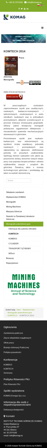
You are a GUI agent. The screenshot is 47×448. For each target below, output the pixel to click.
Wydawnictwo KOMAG (16, 197)
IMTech (12, 253)
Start (18, 310)
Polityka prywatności (12, 352)
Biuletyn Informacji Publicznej (16, 347)
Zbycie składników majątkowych (17, 338)
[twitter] (22, 9)
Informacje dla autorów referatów (22, 229)
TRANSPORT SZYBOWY (20, 249)
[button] (23, 38)
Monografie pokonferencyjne (18, 224)
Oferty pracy (9, 343)
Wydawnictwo (29, 310)
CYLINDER (14, 244)
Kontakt (10, 416)
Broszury (10, 258)
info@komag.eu (34, 2)
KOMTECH (13, 234)
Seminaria (8, 373)
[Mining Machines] (23, 284)
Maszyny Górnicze (14, 211)
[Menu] (42, 28)
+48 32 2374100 (15, 2)
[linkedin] (27, 9)
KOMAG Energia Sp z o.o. (15, 396)
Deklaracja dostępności (14, 410)
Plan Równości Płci (12, 384)
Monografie (11, 202)
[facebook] (19, 9)
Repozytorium (12, 263)
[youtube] (25, 9)
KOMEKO (13, 239)
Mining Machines (13, 207)
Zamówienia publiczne (13, 333)
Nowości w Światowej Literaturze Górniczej (20, 217)
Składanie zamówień (15, 192)
